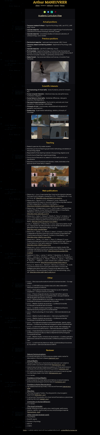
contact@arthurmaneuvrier (69, 430)
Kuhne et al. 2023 (60, 382)
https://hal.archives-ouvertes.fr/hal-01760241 (54, 262)
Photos (62, 5)
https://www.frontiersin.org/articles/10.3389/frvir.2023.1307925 (45, 206)
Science (43, 5)
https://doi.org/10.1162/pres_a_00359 (38, 214)
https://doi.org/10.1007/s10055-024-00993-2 (49, 198)
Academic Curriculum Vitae (50, 16)
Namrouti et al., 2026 (33, 412)
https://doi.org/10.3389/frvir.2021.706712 (39, 237)
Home (25, 430)
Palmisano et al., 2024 (58, 365)
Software (50, 5)
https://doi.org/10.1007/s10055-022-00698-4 (45, 221)
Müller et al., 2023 (40, 395)
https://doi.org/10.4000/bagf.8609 (37, 229)
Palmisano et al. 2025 (55, 373)
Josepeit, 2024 (44, 399)
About (38, 5)
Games (56, 5)
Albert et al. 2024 (54, 358)
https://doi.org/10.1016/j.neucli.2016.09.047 (43, 272)
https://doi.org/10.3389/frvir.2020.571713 (39, 245)
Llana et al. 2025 (64, 369)
